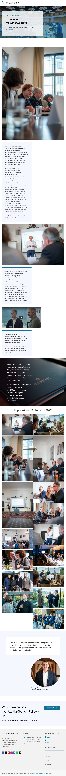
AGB (50, 773)
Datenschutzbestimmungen (42, 773)
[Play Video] (21, 317)
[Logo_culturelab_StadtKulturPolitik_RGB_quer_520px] (10, 1)
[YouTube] (9, 752)
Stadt (48, 737)
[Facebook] (3, 752)
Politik (48, 742)
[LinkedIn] (14, 752)
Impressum (32, 773)
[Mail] (20, 752)
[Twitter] (6, 752)
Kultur (48, 740)
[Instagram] (11, 752)
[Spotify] (17, 752)
